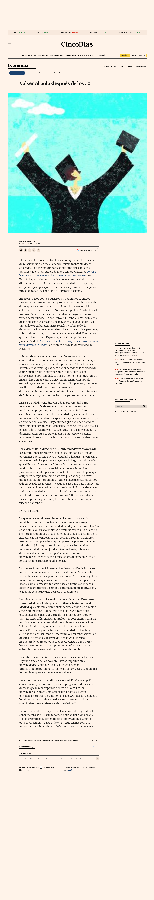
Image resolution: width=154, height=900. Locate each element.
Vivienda (106, 66)
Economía (49, 55)
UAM (31, 759)
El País (71, 759)
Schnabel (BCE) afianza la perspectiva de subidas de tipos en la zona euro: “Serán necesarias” (130, 371)
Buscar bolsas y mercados (126, 400)
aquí (70, 770)
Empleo (113, 66)
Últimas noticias (83, 55)
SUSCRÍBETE (125, 55)
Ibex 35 (15, 32)
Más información (25, 770)
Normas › (96, 747)
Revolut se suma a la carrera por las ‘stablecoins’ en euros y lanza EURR (130, 362)
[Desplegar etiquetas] (97, 758)
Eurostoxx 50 (94, 32)
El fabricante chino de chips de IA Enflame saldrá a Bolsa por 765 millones (130, 381)
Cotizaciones (58, 55)
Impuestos (121, 66)
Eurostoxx (125, 411)
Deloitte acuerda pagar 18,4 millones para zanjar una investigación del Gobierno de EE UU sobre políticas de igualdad (130, 351)
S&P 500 (40, 32)
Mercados (41, 55)
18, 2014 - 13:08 (32, 244)
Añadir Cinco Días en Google (88, 250)
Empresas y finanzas (29, 55)
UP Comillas (39, 759)
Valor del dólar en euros (126, 32)
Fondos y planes (70, 55)
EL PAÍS (101, 54)
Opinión (92, 55)
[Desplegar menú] (9, 44)
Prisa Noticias (80, 759)
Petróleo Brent (66, 32)
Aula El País (23, 759)
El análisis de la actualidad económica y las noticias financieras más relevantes (50, 741)
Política (130, 66)
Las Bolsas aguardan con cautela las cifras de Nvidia (45, 73)
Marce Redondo (27, 241)
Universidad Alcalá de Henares (56, 759)
